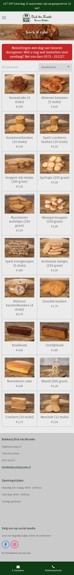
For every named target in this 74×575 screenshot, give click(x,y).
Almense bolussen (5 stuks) (54, 100)
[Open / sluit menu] (4, 17)
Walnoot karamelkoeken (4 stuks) (19, 305)
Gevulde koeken (54, 301)
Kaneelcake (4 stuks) (19, 100)
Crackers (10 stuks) (19, 417)
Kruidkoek (19, 345)
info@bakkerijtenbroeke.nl (16, 467)
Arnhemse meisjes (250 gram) (54, 263)
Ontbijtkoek (55, 345)
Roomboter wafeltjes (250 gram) (19, 221)
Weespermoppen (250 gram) (54, 219)
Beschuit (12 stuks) (55, 417)
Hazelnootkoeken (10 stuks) (19, 140)
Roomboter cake (19, 381)
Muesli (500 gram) (54, 381)
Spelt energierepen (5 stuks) (19, 263)
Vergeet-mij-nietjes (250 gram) (19, 179)
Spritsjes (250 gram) (54, 177)
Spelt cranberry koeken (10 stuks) (54, 140)
